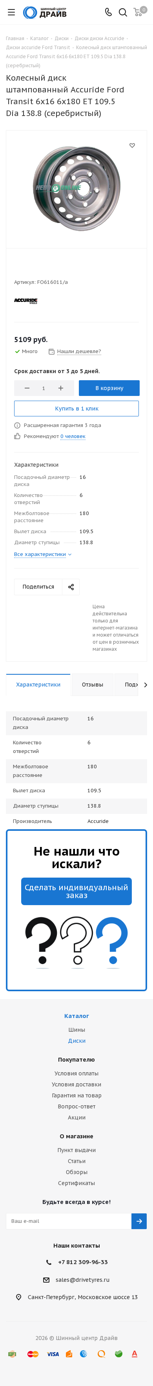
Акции (77, 1117)
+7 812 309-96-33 (83, 1262)
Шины (76, 1029)
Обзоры (76, 1172)
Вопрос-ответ (76, 1106)
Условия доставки (76, 1084)
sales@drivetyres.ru (83, 1279)
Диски (77, 1040)
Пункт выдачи (76, 1150)
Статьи (77, 1161)
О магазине (76, 1136)
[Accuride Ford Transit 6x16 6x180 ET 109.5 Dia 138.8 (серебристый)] (76, 187)
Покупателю (76, 1059)
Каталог (76, 1016)
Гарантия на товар (77, 1095)
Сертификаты (76, 1183)
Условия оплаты (76, 1073)
